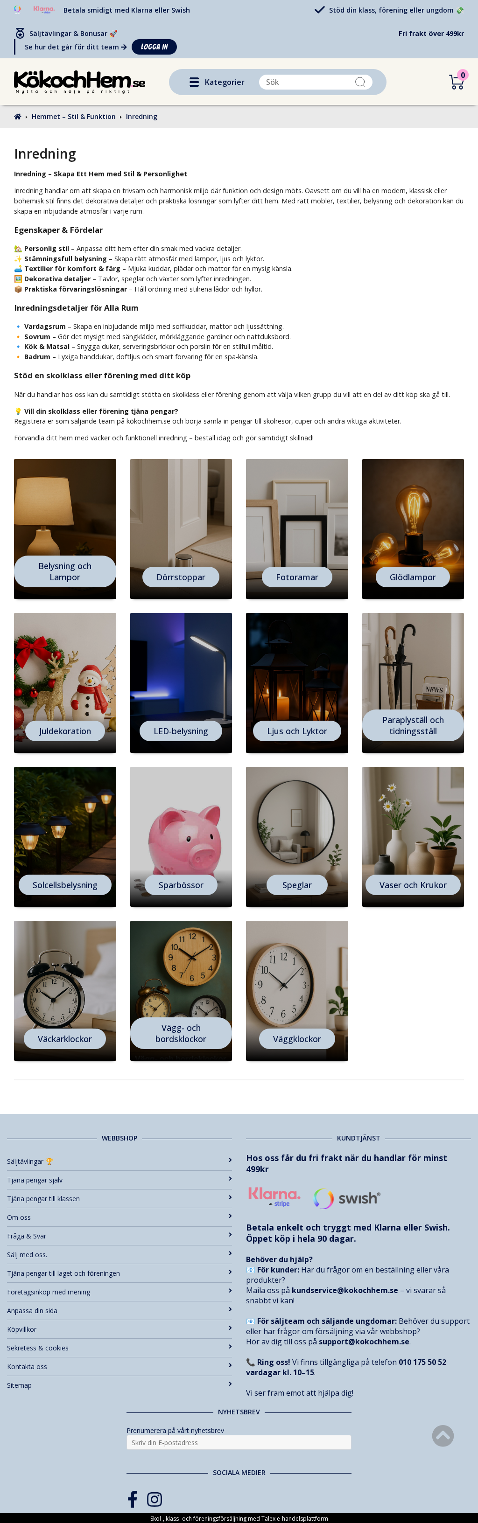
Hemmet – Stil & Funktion (74, 116)
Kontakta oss (27, 1366)
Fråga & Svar (26, 1235)
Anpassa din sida (32, 1310)
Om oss (19, 1217)
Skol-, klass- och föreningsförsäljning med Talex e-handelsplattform (239, 1519)
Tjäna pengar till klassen (43, 1198)
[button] (194, 82)
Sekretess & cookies (38, 1347)
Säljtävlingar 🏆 (30, 1161)
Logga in (154, 47)
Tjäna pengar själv (35, 1179)
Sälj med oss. (27, 1254)
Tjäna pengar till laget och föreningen (63, 1273)
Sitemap (19, 1385)
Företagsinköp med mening (48, 1291)
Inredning (141, 116)
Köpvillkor (21, 1329)
